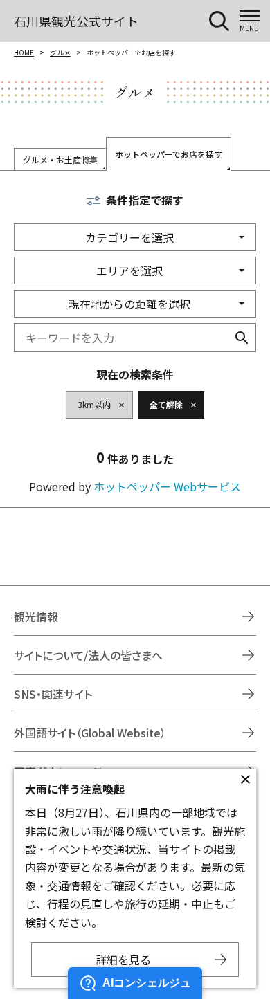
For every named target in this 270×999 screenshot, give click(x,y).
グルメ (60, 52)
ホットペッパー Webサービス (167, 486)
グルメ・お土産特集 (60, 159)
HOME (24, 52)
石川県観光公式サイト (76, 21)
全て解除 (166, 404)
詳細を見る (123, 959)
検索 (241, 337)
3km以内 (94, 404)
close (245, 780)
